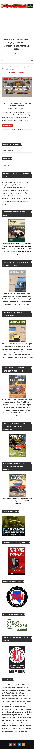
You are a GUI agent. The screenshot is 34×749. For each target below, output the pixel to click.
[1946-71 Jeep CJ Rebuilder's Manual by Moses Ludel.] (17, 271)
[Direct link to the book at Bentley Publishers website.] (17, 220)
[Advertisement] (17, 23)
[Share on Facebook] (14, 129)
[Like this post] (12, 129)
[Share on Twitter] (16, 129)
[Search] (32, 60)
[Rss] (21, 53)
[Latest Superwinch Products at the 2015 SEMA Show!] (17, 87)
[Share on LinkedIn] (20, 129)
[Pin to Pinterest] (18, 129)
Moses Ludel (13, 108)
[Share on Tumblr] (22, 129)
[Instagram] (12, 53)
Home (4, 67)
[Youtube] (15, 53)
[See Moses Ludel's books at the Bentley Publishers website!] (17, 376)
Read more (7, 125)
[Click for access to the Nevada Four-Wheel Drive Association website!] (17, 587)
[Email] (18, 53)
